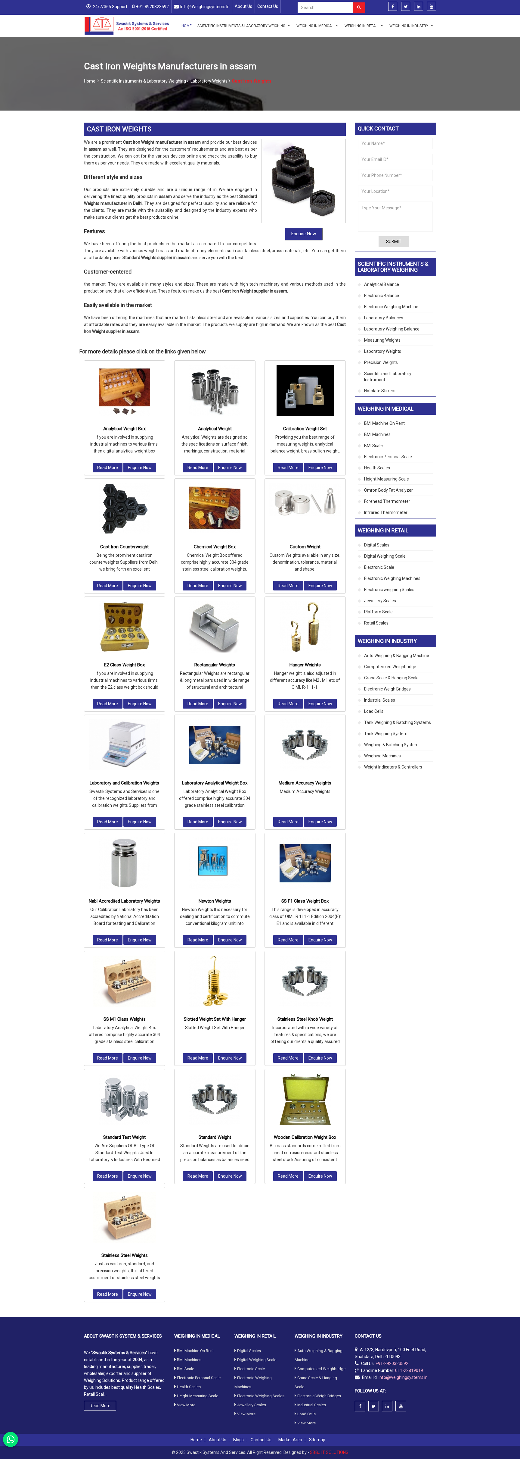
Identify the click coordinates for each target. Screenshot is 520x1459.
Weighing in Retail (362, 26)
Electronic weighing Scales (389, 589)
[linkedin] (418, 6)
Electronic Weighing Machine (391, 306)
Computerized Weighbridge (390, 666)
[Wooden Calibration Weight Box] (305, 1099)
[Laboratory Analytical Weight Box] (215, 745)
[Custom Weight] (305, 499)
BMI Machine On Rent (384, 423)
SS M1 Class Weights (125, 1019)
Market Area (290, 1439)
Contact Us (267, 6)
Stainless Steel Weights (124, 1255)
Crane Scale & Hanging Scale (391, 677)
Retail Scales (376, 623)
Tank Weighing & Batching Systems (397, 722)
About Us (243, 6)
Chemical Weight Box (215, 546)
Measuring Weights (382, 340)
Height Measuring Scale (386, 479)
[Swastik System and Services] (127, 25)
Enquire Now (303, 233)
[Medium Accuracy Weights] (305, 745)
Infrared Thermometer (385, 512)
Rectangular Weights (214, 665)
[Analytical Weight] (215, 390)
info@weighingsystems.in (205, 6)
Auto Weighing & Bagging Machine (396, 655)
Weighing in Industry (409, 26)
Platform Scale (378, 611)
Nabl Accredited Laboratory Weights (124, 901)
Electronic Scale (379, 567)
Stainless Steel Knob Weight (305, 1019)
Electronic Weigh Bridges (387, 689)
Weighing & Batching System (391, 744)
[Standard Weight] (215, 1099)
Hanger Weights (305, 665)
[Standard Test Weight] (124, 1099)
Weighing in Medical (315, 26)
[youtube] (431, 6)
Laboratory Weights (209, 81)
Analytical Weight (215, 428)
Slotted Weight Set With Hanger (215, 1019)
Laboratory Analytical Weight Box (214, 783)
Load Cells (373, 711)
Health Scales (377, 467)
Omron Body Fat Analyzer (388, 490)
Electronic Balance (381, 295)
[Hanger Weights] (305, 627)
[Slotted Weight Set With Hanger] (215, 981)
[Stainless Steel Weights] (124, 1217)
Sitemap (317, 1439)
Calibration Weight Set (305, 428)
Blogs (238, 1439)
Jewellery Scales (380, 600)
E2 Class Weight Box (124, 665)
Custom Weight (305, 546)
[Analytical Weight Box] (124, 390)
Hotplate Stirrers (379, 390)
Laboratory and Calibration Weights (124, 783)
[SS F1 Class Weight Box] (305, 863)
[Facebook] (392, 6)
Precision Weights (381, 362)
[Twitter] (405, 6)
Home (186, 26)
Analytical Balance (381, 284)
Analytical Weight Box (124, 428)
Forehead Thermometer (387, 501)
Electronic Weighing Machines (392, 578)
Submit (393, 241)
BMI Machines (377, 434)
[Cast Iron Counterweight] (124, 508)
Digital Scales (376, 545)
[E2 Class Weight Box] (124, 627)
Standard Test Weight (124, 1137)
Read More (107, 467)
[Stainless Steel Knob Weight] (305, 981)
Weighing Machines (382, 755)
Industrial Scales (379, 700)
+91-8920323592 (152, 6)
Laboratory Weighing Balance (391, 329)
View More (186, 1405)
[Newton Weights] (215, 863)
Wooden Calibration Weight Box (305, 1137)
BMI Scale (373, 445)
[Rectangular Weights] (215, 627)
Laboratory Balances (383, 317)
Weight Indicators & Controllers (393, 767)
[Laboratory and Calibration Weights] (124, 744)
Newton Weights (215, 901)
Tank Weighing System (385, 733)
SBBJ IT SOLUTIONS (329, 1452)
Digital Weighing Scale (385, 556)
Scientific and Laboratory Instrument (387, 376)
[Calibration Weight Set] (305, 390)
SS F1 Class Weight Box (305, 901)
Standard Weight (215, 1137)
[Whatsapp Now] (10, 1439)
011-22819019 (409, 1370)
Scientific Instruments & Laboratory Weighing (241, 26)
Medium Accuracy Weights (305, 783)
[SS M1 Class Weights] (124, 981)
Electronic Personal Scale (388, 456)
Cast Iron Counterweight (124, 546)
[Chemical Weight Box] (215, 508)
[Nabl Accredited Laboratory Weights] (124, 863)
